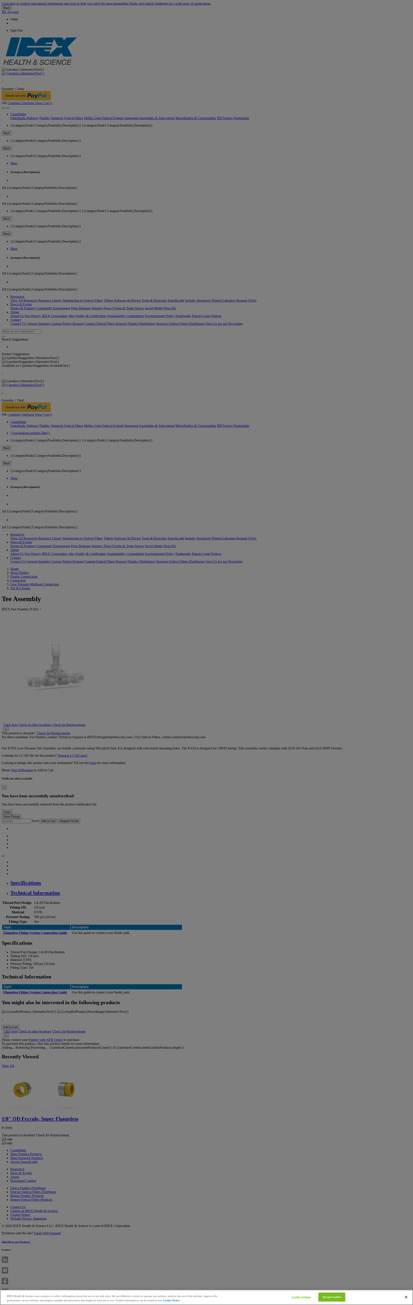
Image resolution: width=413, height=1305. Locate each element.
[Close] (406, 1297)
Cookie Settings (301, 1297)
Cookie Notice (171, 1300)
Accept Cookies (331, 1297)
